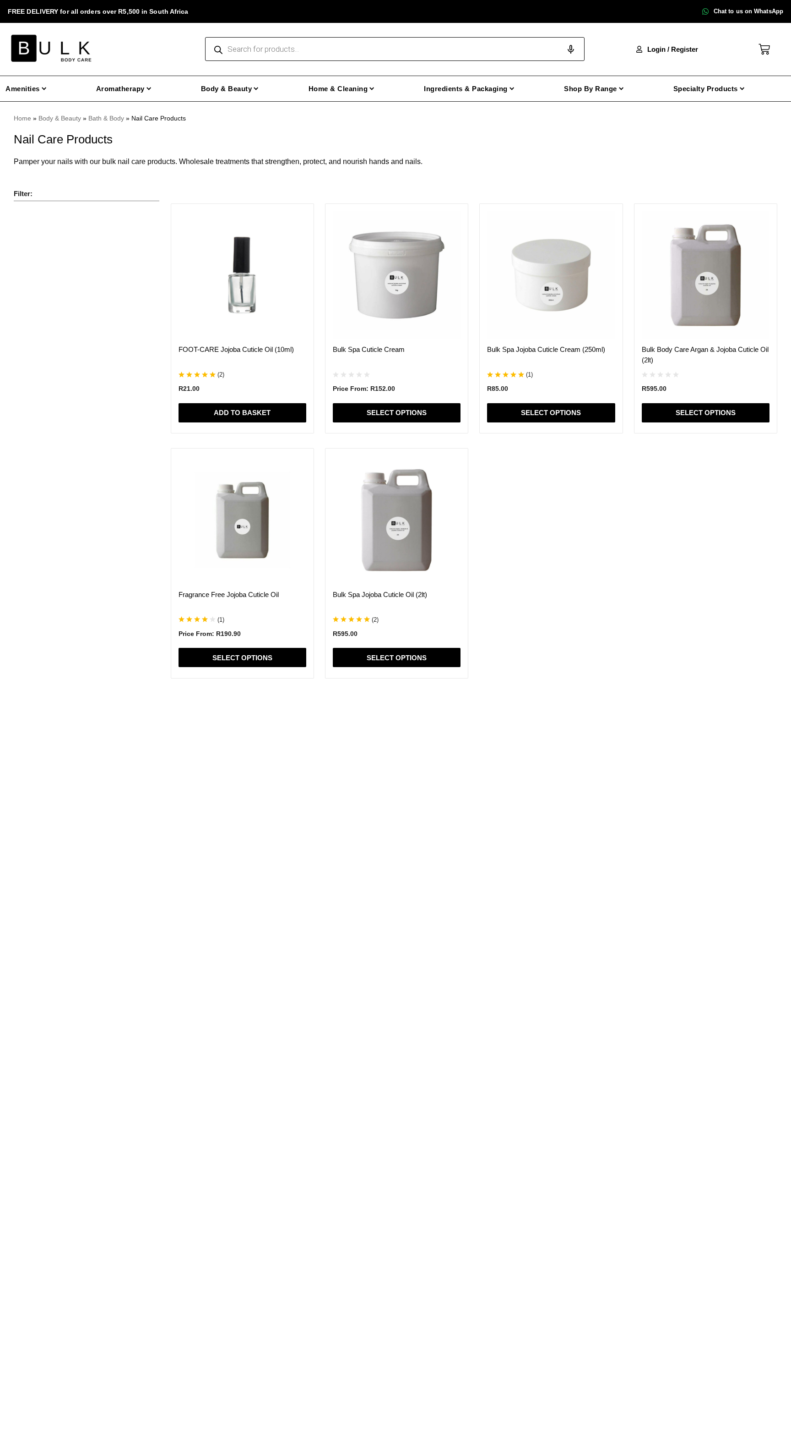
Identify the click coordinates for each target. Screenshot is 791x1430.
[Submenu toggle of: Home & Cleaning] (372, 88)
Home (22, 118)
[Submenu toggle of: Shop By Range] (621, 88)
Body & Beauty (59, 118)
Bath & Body (106, 118)
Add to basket (242, 412)
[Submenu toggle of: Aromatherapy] (149, 88)
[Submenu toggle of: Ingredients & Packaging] (512, 88)
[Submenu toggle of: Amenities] (44, 88)
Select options (397, 412)
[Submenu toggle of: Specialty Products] (742, 88)
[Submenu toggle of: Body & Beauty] (256, 88)
